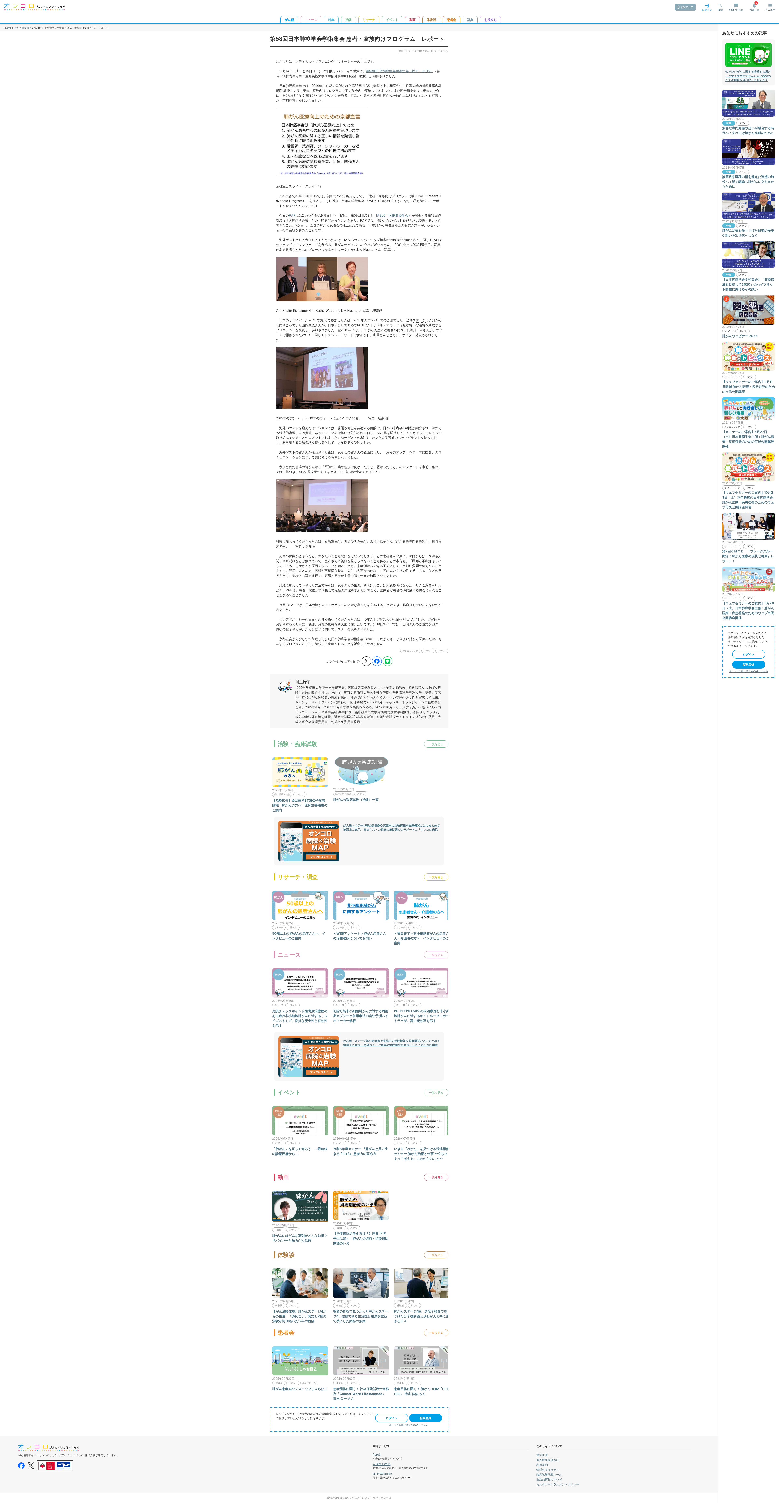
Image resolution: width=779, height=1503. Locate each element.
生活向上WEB (381, 1464)
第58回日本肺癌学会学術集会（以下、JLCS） (399, 71)
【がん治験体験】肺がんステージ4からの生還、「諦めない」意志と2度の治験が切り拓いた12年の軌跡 (299, 1316)
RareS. (377, 1454)
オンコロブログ (22, 27)
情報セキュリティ (547, 1469)
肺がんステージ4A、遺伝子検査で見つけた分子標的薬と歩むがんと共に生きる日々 (421, 1316)
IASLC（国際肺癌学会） (394, 215)
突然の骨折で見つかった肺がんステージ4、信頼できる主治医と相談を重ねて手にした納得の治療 (360, 1316)
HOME (8, 27)
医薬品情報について (549, 1479)
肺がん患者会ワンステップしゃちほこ (299, 1389)
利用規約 (542, 1464)
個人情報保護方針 (547, 1460)
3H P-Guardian (382, 1473)
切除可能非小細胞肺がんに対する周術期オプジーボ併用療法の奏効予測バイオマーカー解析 (360, 1016)
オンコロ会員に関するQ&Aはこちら (408, 1425)
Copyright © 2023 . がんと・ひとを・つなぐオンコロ (359, 1497)
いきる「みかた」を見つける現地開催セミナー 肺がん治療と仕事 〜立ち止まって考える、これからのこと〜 (421, 1154)
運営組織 (542, 1455)
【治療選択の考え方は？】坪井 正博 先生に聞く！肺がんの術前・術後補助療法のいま (360, 1238)
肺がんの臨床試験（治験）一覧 (356, 799)
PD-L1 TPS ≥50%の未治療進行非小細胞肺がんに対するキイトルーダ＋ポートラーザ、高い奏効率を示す (422, 1016)
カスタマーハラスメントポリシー (557, 1484)
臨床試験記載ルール (549, 1474)
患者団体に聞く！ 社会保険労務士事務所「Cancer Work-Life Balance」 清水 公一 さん (361, 1394)
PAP (292, 215)
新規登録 (425, 1418)
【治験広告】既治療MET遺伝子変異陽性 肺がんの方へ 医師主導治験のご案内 (299, 805)
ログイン (391, 1418)
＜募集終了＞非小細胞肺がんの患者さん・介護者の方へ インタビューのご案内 (421, 938)
